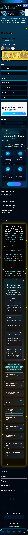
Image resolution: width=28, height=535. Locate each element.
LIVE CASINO (5, 73)
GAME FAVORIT (6, 97)
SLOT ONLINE (6, 68)
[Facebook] (2, 220)
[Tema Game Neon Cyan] (2, 48)
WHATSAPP (19, 532)
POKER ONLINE (6, 87)
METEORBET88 (10, 233)
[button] (14, 201)
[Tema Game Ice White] (13, 48)
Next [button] (26, 1)
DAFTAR (25, 5)
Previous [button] (1, 1)
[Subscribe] (22, 517)
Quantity (3, 119)
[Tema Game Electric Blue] (8, 48)
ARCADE (4, 92)
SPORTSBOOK (6, 82)
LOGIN (19, 5)
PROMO (2, 532)
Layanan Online (9, 34)
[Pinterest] (7, 220)
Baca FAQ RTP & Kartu (14, 184)
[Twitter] (4, 220)
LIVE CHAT (24, 533)
